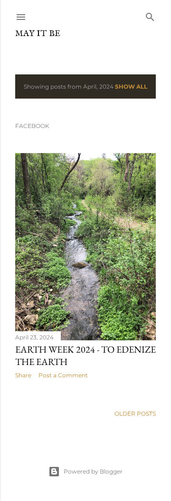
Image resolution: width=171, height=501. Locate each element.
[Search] (150, 15)
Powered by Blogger (93, 471)
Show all (131, 86)
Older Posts (135, 413)
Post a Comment (63, 375)
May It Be (37, 33)
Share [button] (23, 375)
